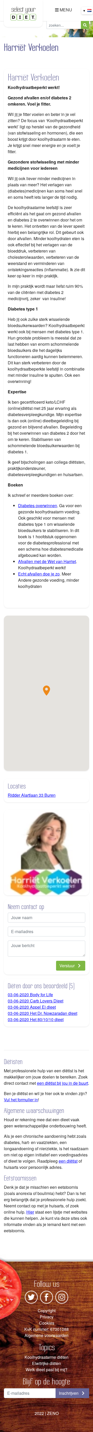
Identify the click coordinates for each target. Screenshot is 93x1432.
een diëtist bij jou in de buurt (62, 1083)
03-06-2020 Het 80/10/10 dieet (36, 1019)
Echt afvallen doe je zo (39, 574)
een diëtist (68, 1161)
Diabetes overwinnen (37, 505)
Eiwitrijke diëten (46, 1363)
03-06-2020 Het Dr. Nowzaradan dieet (42, 1013)
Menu (65, 10)
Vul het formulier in (21, 1100)
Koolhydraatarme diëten (46, 1357)
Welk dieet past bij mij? (46, 1369)
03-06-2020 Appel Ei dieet (32, 1007)
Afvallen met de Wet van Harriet (47, 561)
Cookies (46, 1323)
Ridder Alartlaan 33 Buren (32, 795)
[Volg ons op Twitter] (31, 1297)
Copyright (47, 1310)
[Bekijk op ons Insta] (61, 1297)
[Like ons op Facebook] (46, 1297)
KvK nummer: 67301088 (46, 1329)
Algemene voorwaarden (46, 1335)
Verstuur (67, 966)
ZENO (53, 1413)
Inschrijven (69, 1393)
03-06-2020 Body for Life (30, 995)
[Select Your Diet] (23, 13)
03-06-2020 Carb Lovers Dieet (35, 1001)
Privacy (46, 1317)
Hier (30, 1212)
